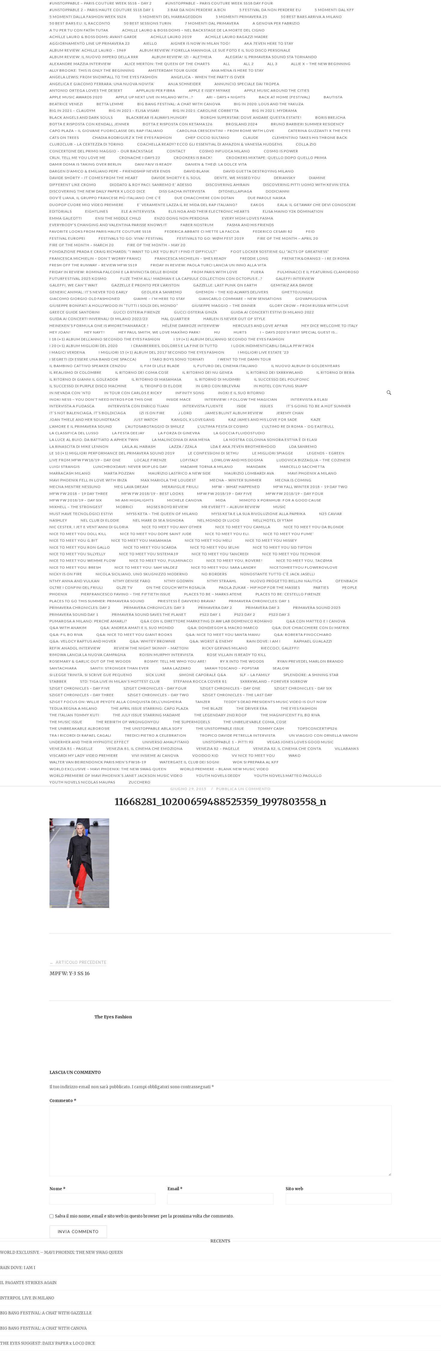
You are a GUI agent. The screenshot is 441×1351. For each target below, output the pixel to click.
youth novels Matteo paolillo (288, 775)
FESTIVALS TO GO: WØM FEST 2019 (210, 238)
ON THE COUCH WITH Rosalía (176, 587)
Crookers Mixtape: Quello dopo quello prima (276, 157)
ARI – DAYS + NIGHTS (225, 97)
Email (175, 1188)
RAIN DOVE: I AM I (17, 1267)
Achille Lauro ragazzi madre (236, 36)
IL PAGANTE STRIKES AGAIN (28, 1282)
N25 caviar (330, 513)
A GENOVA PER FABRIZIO (276, 23)
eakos (257, 204)
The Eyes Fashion (113, 1017)
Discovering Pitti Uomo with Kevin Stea (306, 184)
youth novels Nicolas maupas (82, 782)
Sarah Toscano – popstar (232, 668)
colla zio (306, 144)
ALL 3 (272, 63)
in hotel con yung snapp (281, 386)
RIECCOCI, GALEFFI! (280, 648)
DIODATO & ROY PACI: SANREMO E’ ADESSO (151, 184)
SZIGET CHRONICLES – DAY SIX (303, 688)
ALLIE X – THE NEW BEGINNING (321, 63)
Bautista (333, 97)
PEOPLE (349, 587)
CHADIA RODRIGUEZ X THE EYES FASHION (132, 137)
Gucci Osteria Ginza (195, 312)
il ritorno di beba (335, 372)
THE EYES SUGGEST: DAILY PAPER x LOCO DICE (47, 1343)
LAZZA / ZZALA (183, 446)
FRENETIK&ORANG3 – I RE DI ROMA (316, 258)
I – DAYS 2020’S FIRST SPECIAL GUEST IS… (299, 332)
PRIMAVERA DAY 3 (263, 607)
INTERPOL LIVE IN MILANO (27, 1298)
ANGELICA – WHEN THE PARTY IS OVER (208, 77)
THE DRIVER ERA (251, 708)
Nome (58, 1188)
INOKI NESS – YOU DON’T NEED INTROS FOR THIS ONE (101, 399)
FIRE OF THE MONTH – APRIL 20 (287, 238)
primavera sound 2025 (317, 607)
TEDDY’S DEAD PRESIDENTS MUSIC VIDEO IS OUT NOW (275, 701)
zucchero (140, 782)
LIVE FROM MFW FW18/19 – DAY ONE (85, 460)
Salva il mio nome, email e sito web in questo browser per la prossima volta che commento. (144, 1216)
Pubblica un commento (243, 788)
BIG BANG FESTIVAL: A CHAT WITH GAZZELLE (46, 1313)
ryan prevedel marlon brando (311, 661)
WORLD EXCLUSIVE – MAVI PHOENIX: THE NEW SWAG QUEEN (61, 1252)
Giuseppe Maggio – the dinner (224, 305)
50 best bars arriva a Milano (311, 16)
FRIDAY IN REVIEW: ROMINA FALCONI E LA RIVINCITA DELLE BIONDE (114, 272)
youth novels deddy (218, 775)
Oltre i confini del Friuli (76, 587)
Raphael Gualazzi (313, 641)
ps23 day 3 (279, 614)
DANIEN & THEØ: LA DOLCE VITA (216, 164)
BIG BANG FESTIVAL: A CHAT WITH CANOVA (43, 1328)
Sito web (294, 1188)
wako (295, 755)
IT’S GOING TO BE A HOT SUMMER (318, 406)
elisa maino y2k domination (293, 211)
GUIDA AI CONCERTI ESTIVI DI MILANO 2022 (272, 312)
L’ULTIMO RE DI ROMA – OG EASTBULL (298, 426)
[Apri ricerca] (389, 393)
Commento (63, 1100)
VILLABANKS (347, 748)
